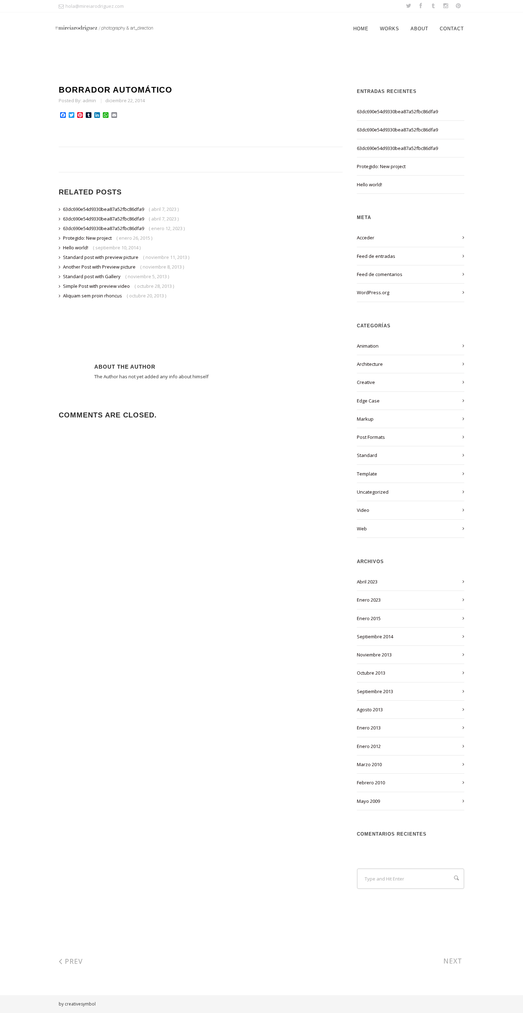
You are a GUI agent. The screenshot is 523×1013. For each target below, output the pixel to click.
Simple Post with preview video (97, 286)
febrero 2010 (371, 782)
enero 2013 (369, 727)
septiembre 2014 (375, 636)
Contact (452, 28)
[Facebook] (420, 6)
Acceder (365, 237)
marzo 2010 (369, 764)
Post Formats (371, 437)
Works (389, 28)
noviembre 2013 (374, 654)
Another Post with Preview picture (100, 267)
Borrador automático (115, 89)
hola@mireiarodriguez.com (94, 6)
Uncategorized (373, 492)
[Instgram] (445, 6)
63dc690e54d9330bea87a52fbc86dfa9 (104, 209)
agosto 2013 (370, 709)
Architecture (370, 364)
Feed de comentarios (379, 274)
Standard (367, 455)
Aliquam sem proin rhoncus (93, 295)
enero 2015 (369, 618)
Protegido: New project (88, 238)
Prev (73, 961)
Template (367, 474)
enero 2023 (369, 600)
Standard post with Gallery (92, 276)
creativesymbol (80, 1004)
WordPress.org (373, 292)
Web (362, 528)
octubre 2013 (371, 673)
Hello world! (76, 247)
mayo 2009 (368, 801)
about (419, 28)
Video (363, 510)
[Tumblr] (433, 6)
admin (89, 100)
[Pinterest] (458, 6)
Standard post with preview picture (101, 257)
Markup (365, 419)
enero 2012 (369, 746)
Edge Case (368, 401)
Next (453, 961)
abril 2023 (367, 581)
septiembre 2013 (375, 691)
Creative (366, 382)
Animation (368, 346)
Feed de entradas (376, 256)
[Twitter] (408, 6)
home (361, 28)
